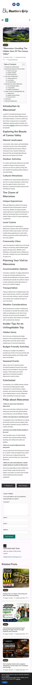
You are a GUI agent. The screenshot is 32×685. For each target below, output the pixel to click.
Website (5, 529)
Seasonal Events (11, 97)
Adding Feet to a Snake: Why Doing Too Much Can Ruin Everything (15, 594)
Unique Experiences (12, 78)
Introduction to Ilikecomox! (12, 67)
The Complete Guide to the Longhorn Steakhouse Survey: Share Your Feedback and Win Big (15, 665)
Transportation (11, 87)
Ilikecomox (15, 59)
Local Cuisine (11, 80)
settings (18, 679)
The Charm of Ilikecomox (11, 76)
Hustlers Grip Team (21, 57)
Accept (4, 682)
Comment (6, 502)
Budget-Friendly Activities (14, 95)
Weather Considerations (13, 89)
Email (5, 523)
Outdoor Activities (12, 72)
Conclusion (8, 99)
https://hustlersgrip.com (14, 557)
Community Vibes (12, 82)
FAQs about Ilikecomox (11, 101)
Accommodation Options (13, 86)
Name (5, 517)
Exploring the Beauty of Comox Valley (15, 69)
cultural (12, 125)
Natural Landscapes (12, 71)
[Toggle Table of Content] (23, 64)
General (5, 45)
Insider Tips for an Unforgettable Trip (14, 91)
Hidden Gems (11, 93)
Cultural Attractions (12, 74)
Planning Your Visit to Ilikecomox (13, 84)
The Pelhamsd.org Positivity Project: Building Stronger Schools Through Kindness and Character (14, 629)
